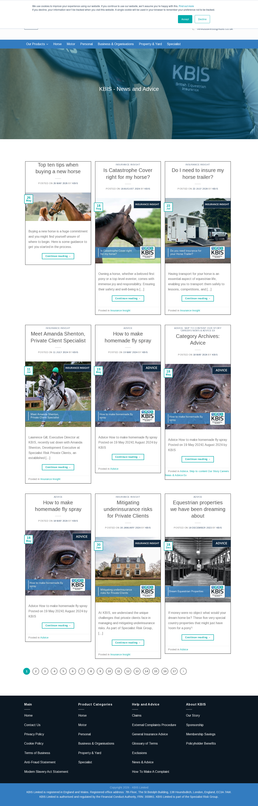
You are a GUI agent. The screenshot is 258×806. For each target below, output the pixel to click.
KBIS (75, 183)
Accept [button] (185, 19)
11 (118, 671)
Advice (128, 328)
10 (109, 671)
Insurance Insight (128, 164)
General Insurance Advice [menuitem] (150, 734)
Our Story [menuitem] (193, 715)
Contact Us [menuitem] (32, 725)
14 (146, 671)
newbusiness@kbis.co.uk (215, 28)
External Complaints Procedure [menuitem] (154, 725)
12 (127, 671)
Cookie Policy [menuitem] (33, 743)
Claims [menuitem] (136, 715)
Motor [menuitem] (71, 44)
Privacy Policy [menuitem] (34, 734)
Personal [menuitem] (86, 44)
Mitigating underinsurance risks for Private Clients (128, 509)
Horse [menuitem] (57, 44)
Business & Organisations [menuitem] (116, 44)
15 (155, 671)
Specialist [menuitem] (174, 44)
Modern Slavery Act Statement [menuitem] (46, 771)
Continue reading (58, 256)
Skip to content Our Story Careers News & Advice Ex (201, 329)
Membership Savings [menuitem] (200, 734)
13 (137, 671)
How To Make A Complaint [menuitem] (150, 771)
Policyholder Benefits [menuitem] (201, 743)
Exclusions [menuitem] (139, 753)
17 (174, 671)
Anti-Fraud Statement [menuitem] (40, 762)
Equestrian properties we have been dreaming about (197, 509)
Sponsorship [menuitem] (195, 725)
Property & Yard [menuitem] (150, 44)
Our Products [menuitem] (35, 44)
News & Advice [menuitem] (143, 762)
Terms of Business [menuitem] (37, 753)
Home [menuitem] (28, 715)
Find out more (186, 6)
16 (164, 671)
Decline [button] (202, 19)
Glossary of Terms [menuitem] (145, 743)
